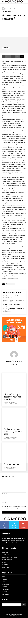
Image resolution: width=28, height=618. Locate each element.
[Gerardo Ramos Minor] (3, 8)
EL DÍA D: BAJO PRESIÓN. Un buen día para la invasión (13, 309)
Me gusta (4, 521)
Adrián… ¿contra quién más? (12, 304)
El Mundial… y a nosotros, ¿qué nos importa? (12, 396)
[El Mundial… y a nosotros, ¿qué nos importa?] (14, 382)
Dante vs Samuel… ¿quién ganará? (13, 300)
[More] (22, 56)
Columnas (5, 47)
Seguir (14, 521)
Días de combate (10, 283)
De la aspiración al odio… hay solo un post (13, 431)
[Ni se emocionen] (14, 451)
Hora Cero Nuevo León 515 (11, 296)
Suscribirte (23, 521)
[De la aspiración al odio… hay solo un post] (14, 417)
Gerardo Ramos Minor (10, 8)
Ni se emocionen (11, 464)
